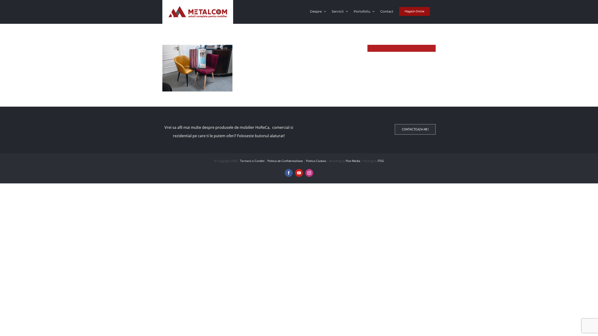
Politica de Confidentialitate (285, 161)
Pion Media (353, 161)
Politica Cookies (316, 161)
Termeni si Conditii (252, 161)
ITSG (381, 161)
